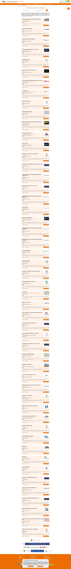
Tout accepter (40, 566)
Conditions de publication (46, 557)
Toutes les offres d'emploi (34, 556)
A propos (20, 556)
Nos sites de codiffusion (22, 558)
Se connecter (62, 2)
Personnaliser (31, 566)
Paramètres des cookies (46, 556)
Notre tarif (20, 557)
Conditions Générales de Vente (47, 558)
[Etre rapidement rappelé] (68, 8)
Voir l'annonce (46, 25)
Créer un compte (68, 2)
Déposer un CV (33, 557)
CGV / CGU (46, 562)
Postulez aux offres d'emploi (35, 8)
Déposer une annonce (34, 558)
